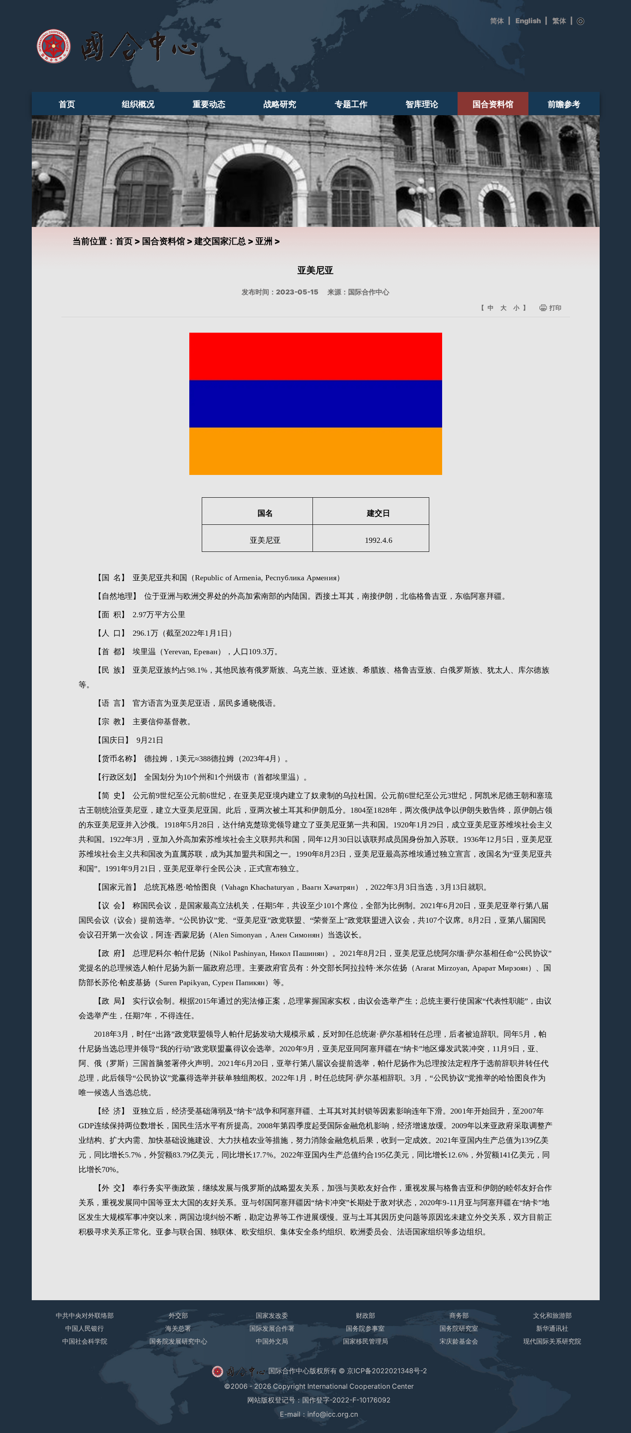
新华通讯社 (552, 1328)
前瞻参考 (564, 104)
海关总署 (178, 1328)
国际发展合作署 (271, 1328)
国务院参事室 (365, 1328)
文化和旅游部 (552, 1315)
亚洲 (264, 241)
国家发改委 (272, 1315)
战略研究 (280, 104)
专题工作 (351, 104)
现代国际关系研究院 (552, 1341)
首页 (67, 104)
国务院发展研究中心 (178, 1341)
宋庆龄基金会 (459, 1341)
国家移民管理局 (365, 1341)
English (528, 21)
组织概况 (138, 104)
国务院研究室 (459, 1328)
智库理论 (422, 104)
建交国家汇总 (220, 241)
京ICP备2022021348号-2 (387, 1371)
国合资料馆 (493, 104)
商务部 (459, 1315)
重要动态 (209, 104)
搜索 (580, 21)
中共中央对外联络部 (85, 1315)
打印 (555, 307)
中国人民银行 (84, 1328)
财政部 (365, 1315)
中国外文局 (272, 1341)
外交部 (178, 1315)
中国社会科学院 (84, 1341)
